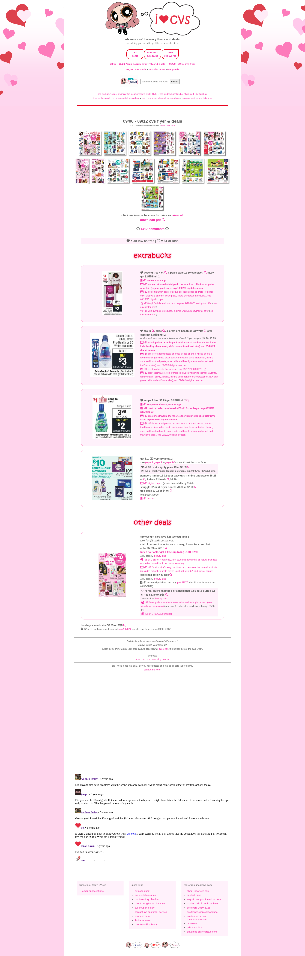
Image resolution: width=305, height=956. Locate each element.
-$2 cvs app (148, 498)
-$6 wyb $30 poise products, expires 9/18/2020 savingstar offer (175, 311)
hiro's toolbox (142, 890)
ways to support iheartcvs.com (204, 899)
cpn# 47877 (182, 582)
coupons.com (142, 916)
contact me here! (152, 669)
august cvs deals (136, 69)
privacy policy (194, 927)
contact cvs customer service (151, 911)
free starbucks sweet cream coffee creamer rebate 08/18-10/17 (127, 94)
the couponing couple (158, 659)
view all (178, 215)
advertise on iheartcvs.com (202, 931)
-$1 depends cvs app (154, 280)
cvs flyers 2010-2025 (198, 907)
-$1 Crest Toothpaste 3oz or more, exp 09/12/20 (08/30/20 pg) (174, 369)
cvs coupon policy (144, 907)
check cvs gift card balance (150, 903)
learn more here (168, 125)
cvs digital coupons (145, 895)
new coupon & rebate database (197, 98)
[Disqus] (152, 817)
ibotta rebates (142, 920)
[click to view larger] (90, 156)
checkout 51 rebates (146, 924)
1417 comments (153, 229)
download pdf (151, 220)
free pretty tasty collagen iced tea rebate (161, 98)
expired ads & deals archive (202, 903)
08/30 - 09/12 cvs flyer (182, 63)
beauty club (160, 556)
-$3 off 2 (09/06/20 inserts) (158, 614)
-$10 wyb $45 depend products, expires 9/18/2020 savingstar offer (177, 303)
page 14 (170, 462)
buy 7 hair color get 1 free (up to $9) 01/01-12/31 (169, 551)
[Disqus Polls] (152, 725)
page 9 (158, 462)
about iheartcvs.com (198, 890)
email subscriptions (93, 890)
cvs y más (173, 69)
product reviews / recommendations (197, 917)
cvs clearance (157, 69)
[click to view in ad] (112, 314)
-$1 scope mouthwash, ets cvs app (161, 404)
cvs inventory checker (147, 899)
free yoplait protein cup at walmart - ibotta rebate (116, 98)
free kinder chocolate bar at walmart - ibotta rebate (184, 94)
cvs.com (163, 649)
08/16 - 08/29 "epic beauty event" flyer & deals (137, 63)
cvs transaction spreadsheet (202, 911)
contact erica (194, 895)
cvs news (192, 923)
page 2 (149, 462)
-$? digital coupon (152, 483)
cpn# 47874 (125, 629)
